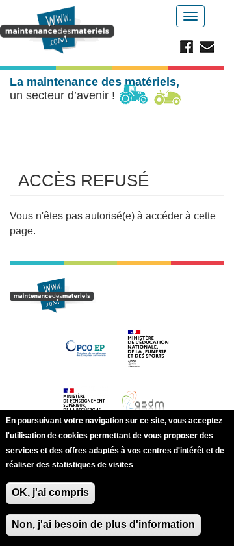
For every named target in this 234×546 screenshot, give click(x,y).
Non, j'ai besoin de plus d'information (103, 524)
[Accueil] (59, 30)
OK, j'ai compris (50, 492)
